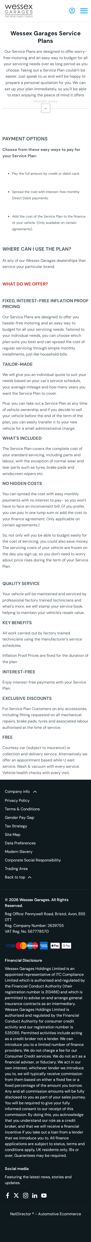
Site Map (12, 834)
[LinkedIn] (35, 1195)
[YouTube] (44, 1195)
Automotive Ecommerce (59, 1213)
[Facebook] (7, 1195)
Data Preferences (20, 843)
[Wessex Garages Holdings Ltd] (19, 11)
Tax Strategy (16, 826)
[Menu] (84, 11)
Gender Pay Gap (19, 817)
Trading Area (16, 868)
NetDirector (21, 1213)
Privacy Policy (17, 800)
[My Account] (72, 10)
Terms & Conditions (22, 809)
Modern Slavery (19, 851)
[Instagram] (26, 1195)
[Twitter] (16, 1195)
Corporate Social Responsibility (33, 860)
